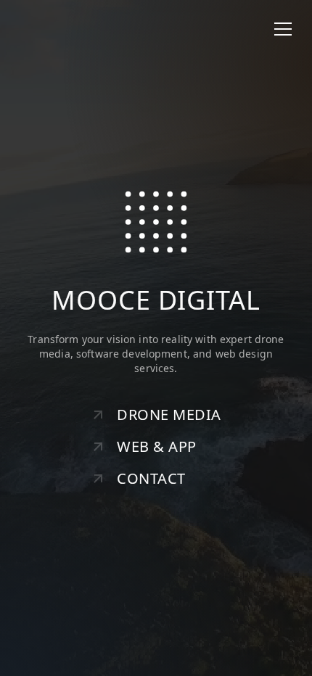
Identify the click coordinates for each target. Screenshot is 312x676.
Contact (151, 478)
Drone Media (169, 414)
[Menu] (283, 29)
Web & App (157, 446)
